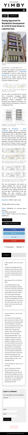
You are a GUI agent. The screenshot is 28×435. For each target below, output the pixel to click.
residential (22, 71)
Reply (6, 264)
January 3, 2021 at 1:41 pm (15, 262)
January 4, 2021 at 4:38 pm (14, 280)
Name (4, 409)
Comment (5, 397)
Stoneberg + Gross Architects (11, 223)
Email (4, 414)
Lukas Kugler (6, 67)
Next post (19, 247)
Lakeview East (6, 75)
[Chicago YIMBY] (14, 4)
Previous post (10, 247)
